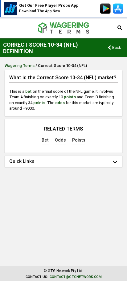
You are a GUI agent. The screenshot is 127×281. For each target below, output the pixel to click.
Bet (45, 140)
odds (60, 102)
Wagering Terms (20, 65)
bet (28, 91)
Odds (60, 140)
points (70, 97)
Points (78, 140)
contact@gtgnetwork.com (76, 277)
